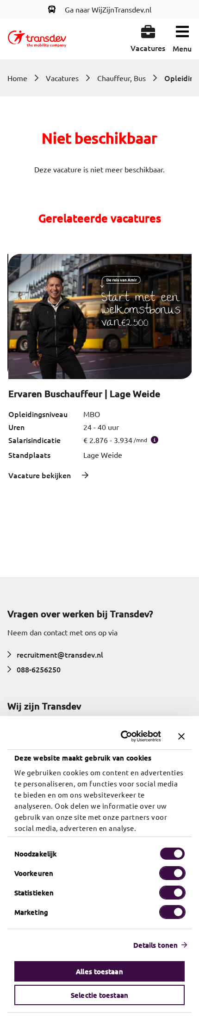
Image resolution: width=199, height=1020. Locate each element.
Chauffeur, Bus (121, 77)
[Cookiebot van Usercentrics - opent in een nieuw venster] (122, 736)
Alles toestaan (99, 971)
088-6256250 (39, 669)
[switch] (172, 873)
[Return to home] (37, 39)
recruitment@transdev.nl (60, 654)
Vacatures (62, 77)
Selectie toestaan (99, 995)
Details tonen (155, 945)
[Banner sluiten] (181, 736)
